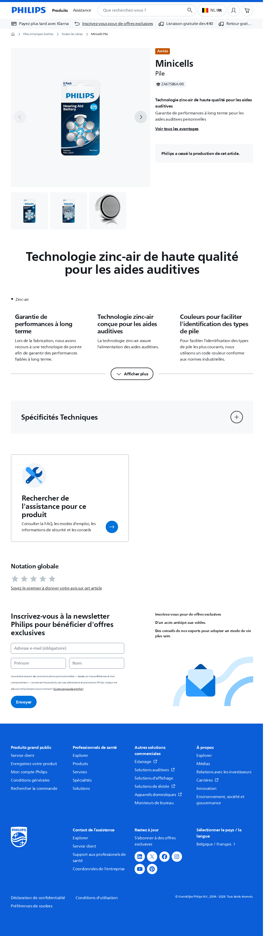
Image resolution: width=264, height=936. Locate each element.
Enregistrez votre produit (34, 763)
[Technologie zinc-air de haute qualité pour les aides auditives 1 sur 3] (29, 210)
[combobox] (134, 10)
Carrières (204, 780)
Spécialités (82, 780)
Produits (80, 763)
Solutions (81, 788)
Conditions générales (30, 780)
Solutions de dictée (152, 786)
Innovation (206, 788)
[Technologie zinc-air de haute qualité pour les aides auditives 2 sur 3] (68, 210)
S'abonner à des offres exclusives (155, 841)
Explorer (80, 755)
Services (80, 772)
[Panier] (247, 10)
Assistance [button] (82, 10)
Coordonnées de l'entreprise (99, 869)
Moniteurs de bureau (154, 803)
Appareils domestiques (155, 794)
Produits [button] (60, 10)
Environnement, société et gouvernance (220, 799)
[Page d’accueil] (28, 10)
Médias (203, 763)
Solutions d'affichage (154, 778)
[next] (141, 117)
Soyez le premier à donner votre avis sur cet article (56, 588)
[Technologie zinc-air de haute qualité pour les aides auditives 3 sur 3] (107, 210)
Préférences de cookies (31, 906)
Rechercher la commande (34, 788)
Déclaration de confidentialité (38, 897)
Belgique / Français (213, 844)
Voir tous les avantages (177, 129)
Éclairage (143, 761)
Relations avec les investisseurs (223, 772)
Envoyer (23, 702)
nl (212, 10)
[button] (68, 211)
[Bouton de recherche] (190, 10)
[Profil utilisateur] (233, 10)
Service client (22, 755)
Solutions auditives (152, 770)
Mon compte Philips (29, 772)
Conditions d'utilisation (97, 897)
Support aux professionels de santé (99, 857)
